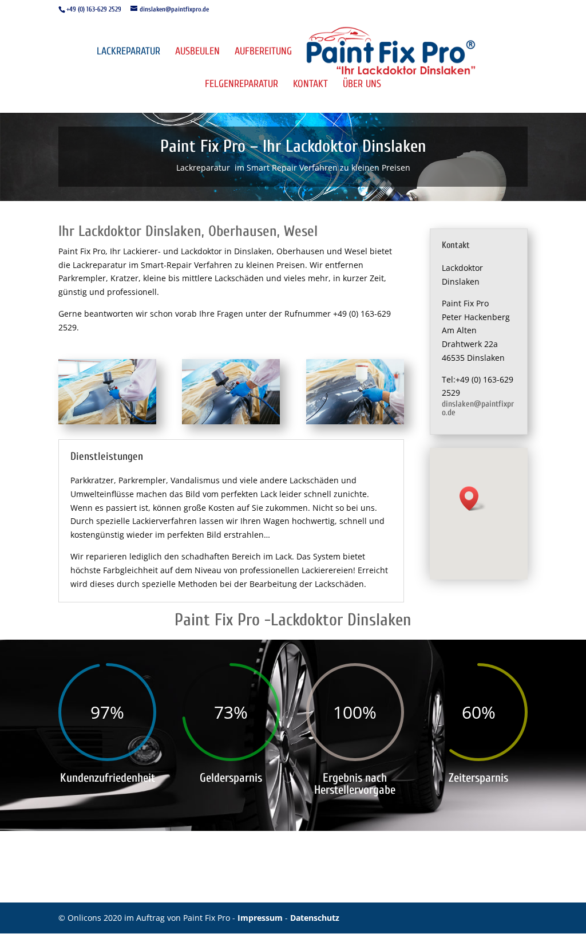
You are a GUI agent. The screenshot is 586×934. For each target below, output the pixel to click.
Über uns (362, 85)
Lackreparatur (128, 52)
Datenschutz (314, 917)
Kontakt (310, 85)
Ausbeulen (197, 52)
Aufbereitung (263, 52)
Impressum (261, 917)
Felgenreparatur (241, 85)
